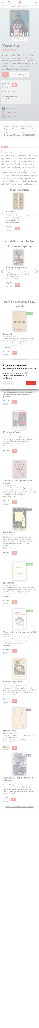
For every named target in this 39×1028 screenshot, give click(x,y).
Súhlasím (32, 383)
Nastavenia (9, 383)
